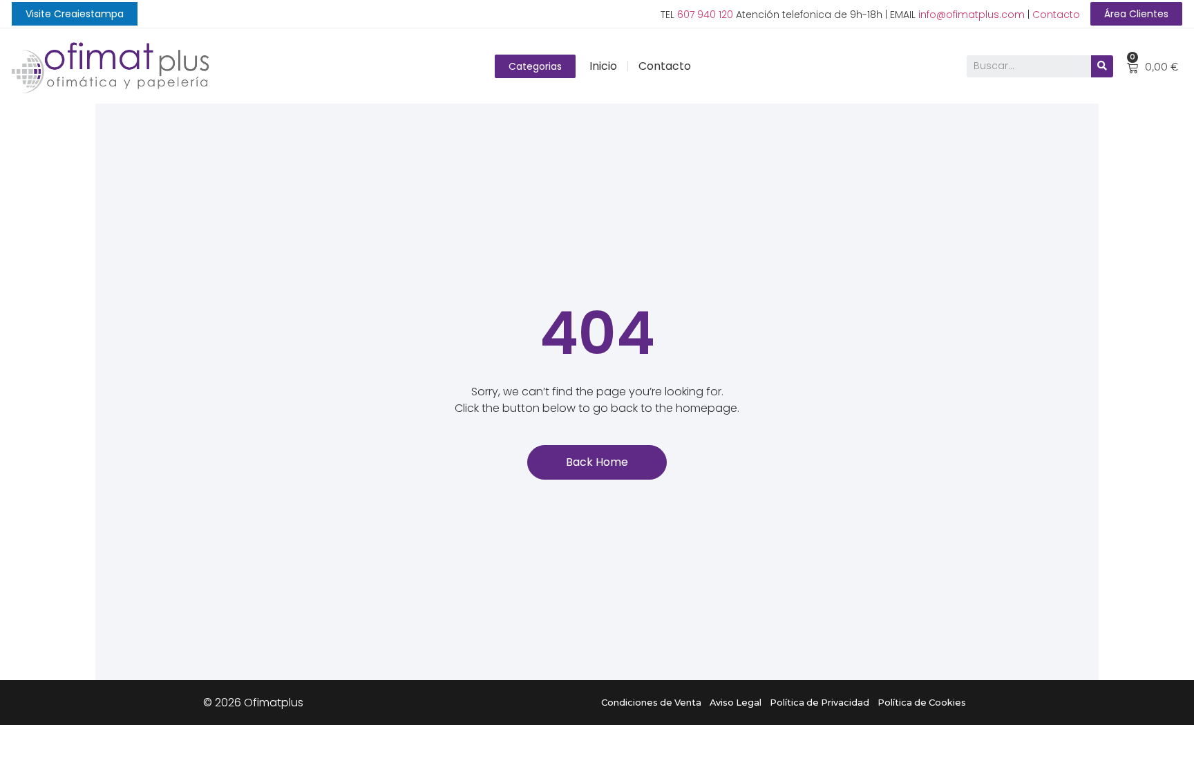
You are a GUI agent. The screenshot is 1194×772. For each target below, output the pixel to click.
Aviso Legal (735, 702)
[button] (75, 14)
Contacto (1056, 14)
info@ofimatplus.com (971, 14)
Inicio (603, 66)
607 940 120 (705, 14)
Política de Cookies (922, 702)
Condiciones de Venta (651, 702)
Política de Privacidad (819, 702)
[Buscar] (1102, 66)
